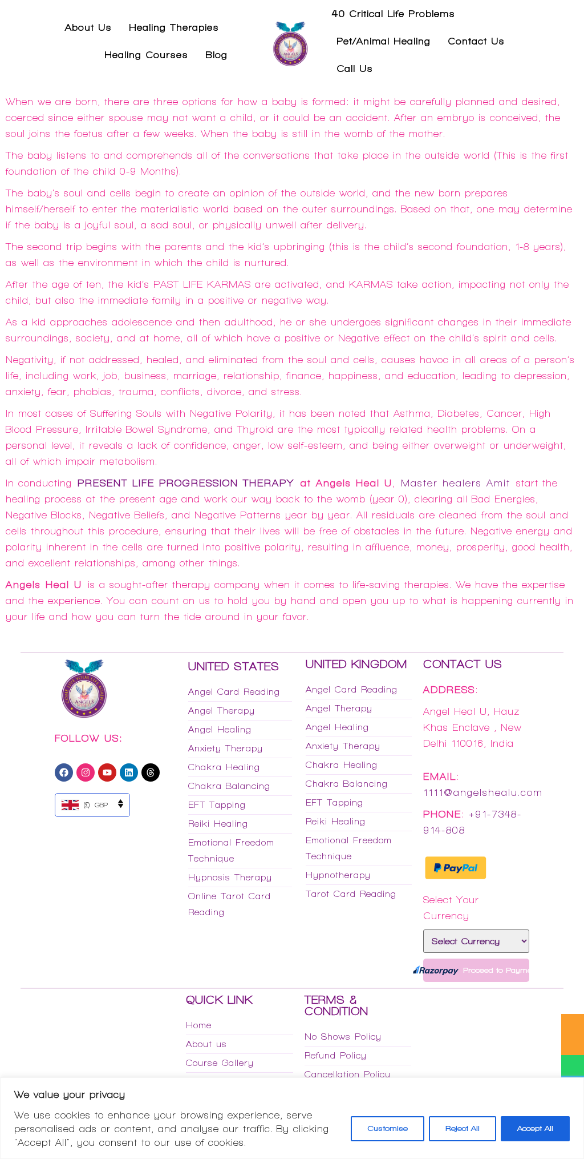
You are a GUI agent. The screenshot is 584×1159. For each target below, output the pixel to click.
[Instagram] (85, 772)
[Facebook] (64, 772)
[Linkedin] (129, 772)
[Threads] (150, 772)
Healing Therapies (174, 27)
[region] (292, 1118)
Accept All (535, 1128)
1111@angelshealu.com (483, 792)
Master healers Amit (455, 483)
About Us (88, 27)
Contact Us (476, 41)
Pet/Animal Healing (383, 41)
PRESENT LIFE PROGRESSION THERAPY (186, 483)
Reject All (462, 1128)
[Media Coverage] (572, 1045)
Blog (216, 55)
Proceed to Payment (496, 970)
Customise (387, 1128)
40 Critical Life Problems (393, 14)
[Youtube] (107, 772)
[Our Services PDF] (572, 1024)
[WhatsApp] (572, 1065)
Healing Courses (146, 55)
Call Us (354, 68)
